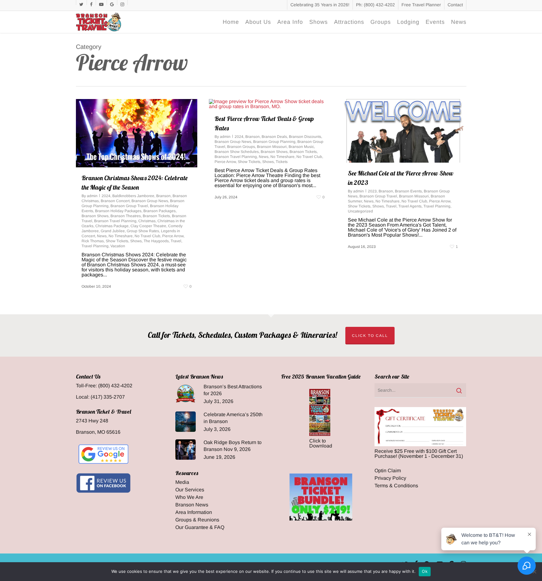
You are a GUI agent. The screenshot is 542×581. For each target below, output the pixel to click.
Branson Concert (115, 201)
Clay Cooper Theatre (148, 226)
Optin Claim (388, 470)
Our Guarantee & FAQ (199, 527)
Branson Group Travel (129, 206)
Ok (425, 571)
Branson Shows (95, 216)
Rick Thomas (93, 241)
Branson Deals (274, 136)
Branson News (191, 504)
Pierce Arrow (172, 236)
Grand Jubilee (113, 231)
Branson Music (301, 146)
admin (92, 196)
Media (182, 482)
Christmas (147, 221)
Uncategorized (360, 211)
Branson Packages (159, 211)
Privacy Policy (390, 478)
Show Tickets (117, 241)
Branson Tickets (156, 216)
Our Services (189, 489)
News (102, 236)
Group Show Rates (143, 231)
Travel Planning (95, 246)
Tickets (282, 162)
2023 (372, 191)
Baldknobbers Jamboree (133, 196)
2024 (106, 196)
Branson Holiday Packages (118, 211)
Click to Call (370, 335)
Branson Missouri (272, 146)
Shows (136, 241)
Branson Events (408, 191)
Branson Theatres (125, 216)
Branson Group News (149, 201)
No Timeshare (121, 236)
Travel (176, 241)
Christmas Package (112, 226)
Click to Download (320, 443)
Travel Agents (410, 206)
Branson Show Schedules (237, 151)
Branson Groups (241, 146)
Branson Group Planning (274, 141)
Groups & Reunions (197, 519)
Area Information (193, 512)
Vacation (117, 246)
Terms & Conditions (396, 485)
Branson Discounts (305, 136)
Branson (163, 196)
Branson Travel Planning (115, 221)
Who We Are (189, 497)
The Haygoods (156, 241)
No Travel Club (147, 236)
